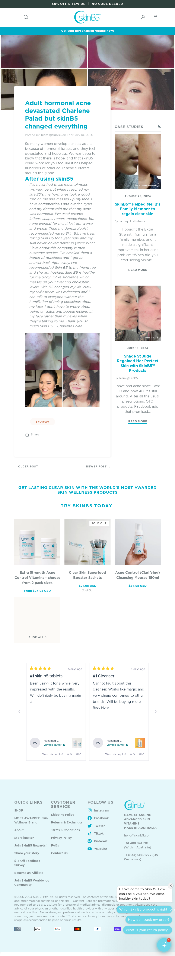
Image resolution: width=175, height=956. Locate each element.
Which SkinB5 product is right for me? (145, 909)
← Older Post (26, 466)
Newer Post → (98, 466)
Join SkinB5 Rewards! (30, 845)
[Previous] (19, 711)
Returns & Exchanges (67, 822)
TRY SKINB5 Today (86, 505)
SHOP (18, 810)
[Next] (155, 711)
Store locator (24, 837)
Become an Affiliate (28, 872)
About (19, 830)
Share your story (26, 853)
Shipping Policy (62, 814)
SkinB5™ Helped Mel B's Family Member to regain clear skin (137, 209)
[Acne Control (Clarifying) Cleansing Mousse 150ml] (138, 542)
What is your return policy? (147, 930)
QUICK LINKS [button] (28, 802)
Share (35, 434)
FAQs (55, 845)
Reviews (43, 422)
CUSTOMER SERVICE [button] (63, 804)
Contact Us (59, 853)
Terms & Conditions (65, 830)
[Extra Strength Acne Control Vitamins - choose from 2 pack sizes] (37, 542)
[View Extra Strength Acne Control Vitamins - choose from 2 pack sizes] (77, 743)
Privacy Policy (61, 837)
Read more (137, 269)
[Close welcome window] (170, 885)
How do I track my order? (148, 919)
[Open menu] (16, 17)
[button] (164, 945)
